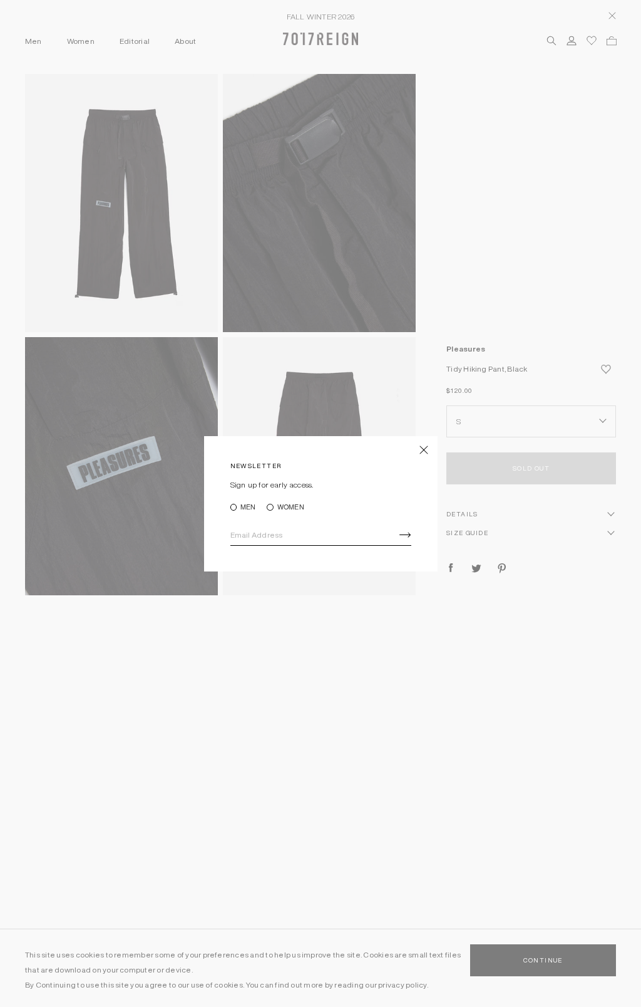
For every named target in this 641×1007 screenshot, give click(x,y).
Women (290, 507)
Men (248, 507)
